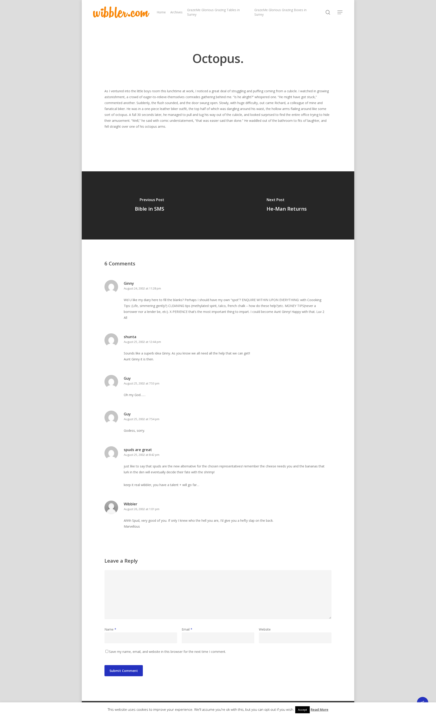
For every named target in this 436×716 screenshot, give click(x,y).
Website (265, 629)
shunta (130, 336)
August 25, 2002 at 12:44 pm (142, 342)
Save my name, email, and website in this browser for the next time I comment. (167, 651)
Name (110, 629)
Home (161, 12)
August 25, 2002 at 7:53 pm (141, 383)
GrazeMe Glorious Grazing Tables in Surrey (213, 12)
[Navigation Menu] (340, 12)
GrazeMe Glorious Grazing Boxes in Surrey (280, 12)
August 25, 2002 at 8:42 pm (141, 455)
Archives (176, 12)
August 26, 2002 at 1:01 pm (141, 509)
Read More (319, 709)
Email (187, 629)
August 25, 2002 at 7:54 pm (141, 419)
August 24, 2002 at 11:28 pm (142, 288)
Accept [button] (302, 710)
